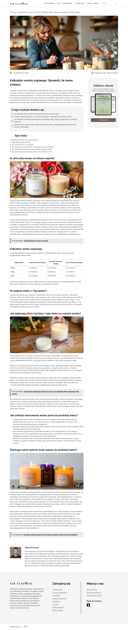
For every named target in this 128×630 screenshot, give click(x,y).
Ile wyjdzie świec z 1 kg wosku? (23, 144)
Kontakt (96, 3)
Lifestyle (55, 604)
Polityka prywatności (94, 592)
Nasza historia (92, 589)
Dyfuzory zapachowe (60, 592)
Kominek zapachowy (60, 598)
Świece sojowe (34, 12)
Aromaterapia (23, 12)
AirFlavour (13, 12)
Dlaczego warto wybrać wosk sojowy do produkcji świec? (32, 151)
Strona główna (49, 3)
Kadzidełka (56, 595)
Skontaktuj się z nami (94, 595)
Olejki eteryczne (58, 607)
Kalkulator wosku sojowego (21, 142)
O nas (58, 3)
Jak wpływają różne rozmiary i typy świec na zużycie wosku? (33, 147)
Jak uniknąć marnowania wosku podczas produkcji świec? (32, 149)
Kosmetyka (56, 601)
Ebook (89, 3)
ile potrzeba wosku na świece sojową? (24, 140)
